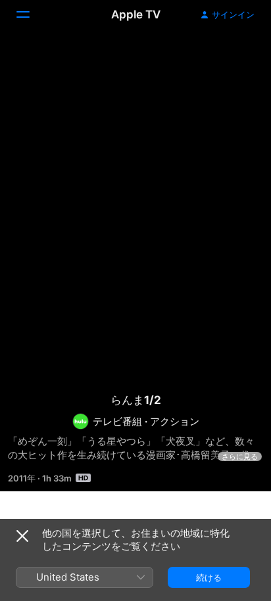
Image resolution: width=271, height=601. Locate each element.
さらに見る (240, 456)
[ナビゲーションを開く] (30, 14)
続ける (209, 577)
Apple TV (135, 14)
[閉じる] (22, 536)
